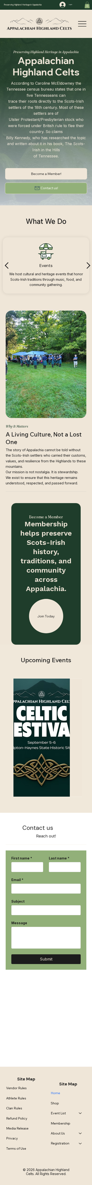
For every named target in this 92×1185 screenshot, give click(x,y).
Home (55, 1093)
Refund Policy (16, 1118)
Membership (60, 1123)
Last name (59, 858)
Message (19, 923)
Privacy (12, 1138)
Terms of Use (16, 1148)
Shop (55, 1103)
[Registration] (80, 1143)
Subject (18, 901)
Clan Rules (14, 1108)
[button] (87, 5)
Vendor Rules (16, 1088)
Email (17, 880)
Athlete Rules (16, 1098)
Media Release (17, 1128)
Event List (58, 1113)
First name (21, 858)
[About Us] (80, 1133)
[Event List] (80, 1113)
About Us (58, 1133)
